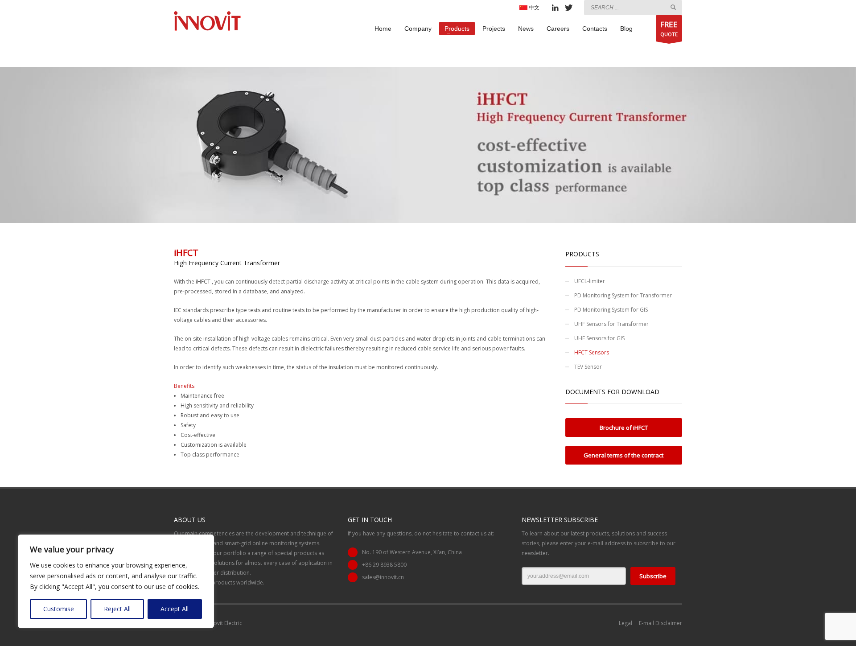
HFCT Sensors (591, 352)
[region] (116, 581)
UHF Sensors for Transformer (611, 324)
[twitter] (568, 7)
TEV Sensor (588, 366)
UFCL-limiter (589, 281)
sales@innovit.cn (383, 577)
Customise (58, 609)
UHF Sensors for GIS (599, 338)
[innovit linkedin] (555, 7)
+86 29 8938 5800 (384, 564)
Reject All (117, 609)
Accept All (174, 609)
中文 (533, 7)
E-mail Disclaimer (660, 623)
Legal (625, 623)
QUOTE (669, 28)
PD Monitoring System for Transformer (623, 295)
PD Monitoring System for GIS (611, 309)
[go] (673, 7)
